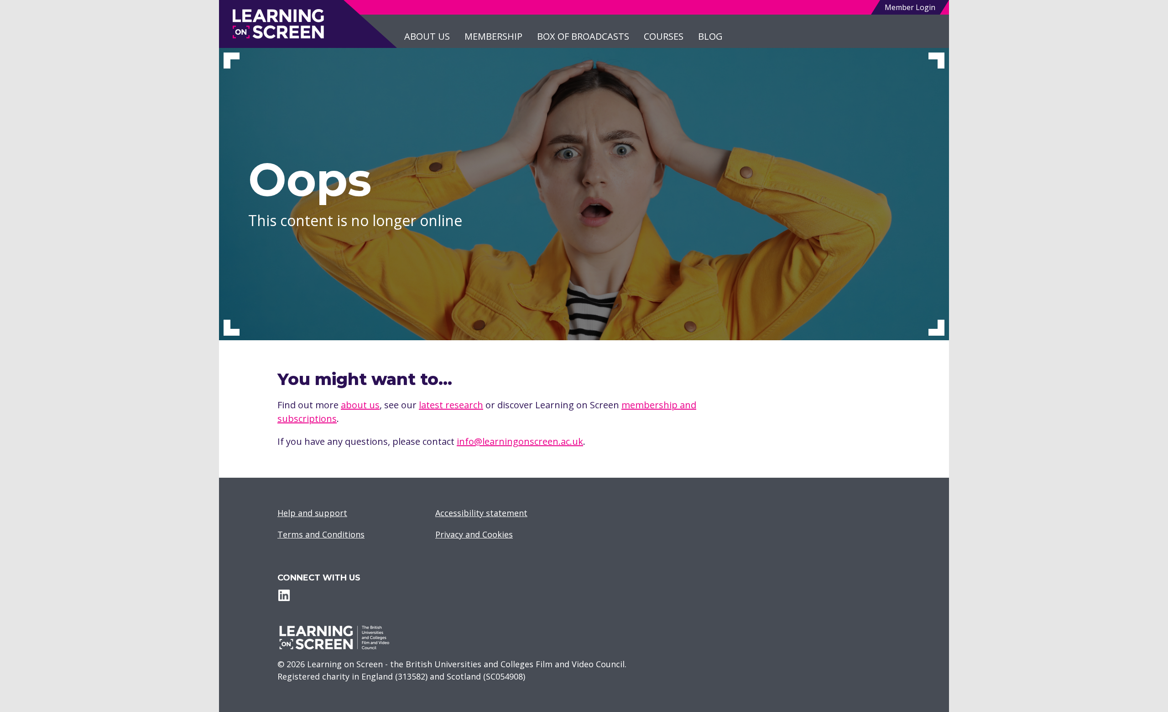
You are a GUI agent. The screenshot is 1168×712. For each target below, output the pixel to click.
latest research (451, 405)
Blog (710, 36)
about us (360, 405)
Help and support (312, 512)
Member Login (910, 7)
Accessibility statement (481, 512)
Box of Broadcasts (583, 36)
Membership (493, 36)
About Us (427, 36)
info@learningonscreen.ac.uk (520, 441)
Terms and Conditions (321, 534)
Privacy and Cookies (474, 534)
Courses (663, 36)
